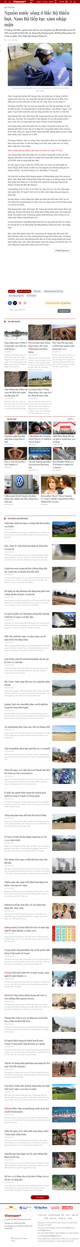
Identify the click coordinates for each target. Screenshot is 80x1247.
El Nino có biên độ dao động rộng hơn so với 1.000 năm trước (25, 838)
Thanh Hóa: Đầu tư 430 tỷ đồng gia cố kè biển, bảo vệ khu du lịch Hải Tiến (26, 1019)
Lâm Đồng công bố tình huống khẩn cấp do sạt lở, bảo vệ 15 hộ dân (26, 660)
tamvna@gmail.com (44, 1230)
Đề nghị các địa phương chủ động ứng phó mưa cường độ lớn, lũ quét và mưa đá (27, 593)
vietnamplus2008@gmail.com (51, 1236)
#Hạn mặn (37, 291)
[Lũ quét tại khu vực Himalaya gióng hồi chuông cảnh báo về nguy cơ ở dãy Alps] (64, 620)
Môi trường (9, 7)
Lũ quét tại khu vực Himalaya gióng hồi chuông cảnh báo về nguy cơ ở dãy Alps (26, 615)
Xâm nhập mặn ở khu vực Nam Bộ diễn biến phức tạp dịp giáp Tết (16, 392)
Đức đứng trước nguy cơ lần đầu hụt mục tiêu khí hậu (26, 861)
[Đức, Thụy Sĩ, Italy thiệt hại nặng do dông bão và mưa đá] (64, 552)
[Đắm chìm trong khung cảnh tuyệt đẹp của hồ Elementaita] (64, 1114)
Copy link (25, 303)
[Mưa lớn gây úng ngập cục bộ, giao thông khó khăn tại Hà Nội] (64, 1160)
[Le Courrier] (40, 1208)
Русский (61, 1)
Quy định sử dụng (54, 1215)
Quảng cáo (62, 1218)
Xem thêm (40, 1197)
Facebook (10, 303)
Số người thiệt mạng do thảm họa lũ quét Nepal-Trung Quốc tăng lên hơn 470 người (24, 1042)
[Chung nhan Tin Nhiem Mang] (20, 1239)
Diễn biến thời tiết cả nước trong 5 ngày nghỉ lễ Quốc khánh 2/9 (27, 974)
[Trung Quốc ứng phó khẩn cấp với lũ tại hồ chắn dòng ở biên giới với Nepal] (64, 956)
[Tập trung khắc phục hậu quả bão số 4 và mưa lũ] (64, 754)
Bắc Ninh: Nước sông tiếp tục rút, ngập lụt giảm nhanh (27, 683)
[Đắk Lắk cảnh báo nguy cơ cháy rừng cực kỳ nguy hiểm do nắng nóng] (64, 642)
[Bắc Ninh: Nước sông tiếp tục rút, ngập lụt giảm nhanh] (64, 688)
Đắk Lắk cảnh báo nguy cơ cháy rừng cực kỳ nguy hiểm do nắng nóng (25, 638)
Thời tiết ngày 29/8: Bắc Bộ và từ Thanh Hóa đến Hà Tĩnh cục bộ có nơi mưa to (27, 771)
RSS (63, 1215)
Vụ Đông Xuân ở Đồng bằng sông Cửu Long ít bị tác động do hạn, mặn (39, 392)
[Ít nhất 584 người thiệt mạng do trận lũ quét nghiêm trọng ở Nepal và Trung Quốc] (64, 799)
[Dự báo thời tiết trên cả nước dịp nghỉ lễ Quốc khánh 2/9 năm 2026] (64, 933)
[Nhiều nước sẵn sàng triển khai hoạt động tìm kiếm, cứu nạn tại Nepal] (64, 888)
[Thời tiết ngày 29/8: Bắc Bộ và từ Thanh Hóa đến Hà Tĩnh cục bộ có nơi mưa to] (64, 776)
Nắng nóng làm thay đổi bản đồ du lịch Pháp (25, 815)
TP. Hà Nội (32, 296)
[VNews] (62, 1208)
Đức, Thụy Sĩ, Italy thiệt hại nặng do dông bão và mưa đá (26, 547)
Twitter (15, 303)
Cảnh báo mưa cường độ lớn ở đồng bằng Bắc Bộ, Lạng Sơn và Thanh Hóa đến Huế (25, 570)
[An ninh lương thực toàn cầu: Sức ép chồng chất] (64, 733)
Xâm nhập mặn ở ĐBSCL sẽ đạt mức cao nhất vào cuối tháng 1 (16, 345)
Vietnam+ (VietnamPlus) (20, 1)
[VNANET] (71, 1208)
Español (51, 2)
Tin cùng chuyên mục (18, 518)
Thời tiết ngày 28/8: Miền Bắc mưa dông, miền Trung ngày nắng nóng (26, 1133)
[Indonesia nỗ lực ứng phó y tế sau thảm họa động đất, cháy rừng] (64, 911)
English (39, 2)
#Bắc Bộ (11, 291)
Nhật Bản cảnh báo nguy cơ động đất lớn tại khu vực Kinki (27, 525)
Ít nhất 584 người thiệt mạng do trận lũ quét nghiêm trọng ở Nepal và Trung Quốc (25, 794)
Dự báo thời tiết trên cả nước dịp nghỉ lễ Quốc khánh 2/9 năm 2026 (26, 929)
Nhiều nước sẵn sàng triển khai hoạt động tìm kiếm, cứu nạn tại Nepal (26, 884)
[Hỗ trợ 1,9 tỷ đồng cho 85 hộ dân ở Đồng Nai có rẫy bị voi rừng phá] (64, 1182)
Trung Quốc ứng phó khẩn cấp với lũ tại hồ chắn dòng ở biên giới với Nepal (27, 951)
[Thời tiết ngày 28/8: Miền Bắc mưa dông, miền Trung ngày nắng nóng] (64, 1137)
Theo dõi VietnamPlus (53, 303)
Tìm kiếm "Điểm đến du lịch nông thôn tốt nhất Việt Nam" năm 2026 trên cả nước (27, 1087)
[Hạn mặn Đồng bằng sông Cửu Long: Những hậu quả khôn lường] (40, 332)
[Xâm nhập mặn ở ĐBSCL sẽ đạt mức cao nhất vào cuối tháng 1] (16, 332)
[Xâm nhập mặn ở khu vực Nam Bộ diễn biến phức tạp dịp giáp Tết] (16, 379)
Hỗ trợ (68, 1215)
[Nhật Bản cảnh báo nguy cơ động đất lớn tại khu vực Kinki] (64, 529)
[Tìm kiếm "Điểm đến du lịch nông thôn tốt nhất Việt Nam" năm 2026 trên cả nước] (64, 1092)
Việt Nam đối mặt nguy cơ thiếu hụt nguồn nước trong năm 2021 (63, 345)
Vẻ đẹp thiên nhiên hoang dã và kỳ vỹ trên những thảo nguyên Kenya (25, 997)
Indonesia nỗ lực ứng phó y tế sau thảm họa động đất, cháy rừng (25, 906)
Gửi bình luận (64, 311)
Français (44, 2)
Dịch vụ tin (53, 1218)
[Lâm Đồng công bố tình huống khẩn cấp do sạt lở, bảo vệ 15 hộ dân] (64, 665)
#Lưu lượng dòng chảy (16, 296)
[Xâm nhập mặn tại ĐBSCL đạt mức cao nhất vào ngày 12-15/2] (35, 150)
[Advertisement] (40, 268)
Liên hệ (70, 1218)
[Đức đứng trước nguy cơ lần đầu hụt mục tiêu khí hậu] (64, 865)
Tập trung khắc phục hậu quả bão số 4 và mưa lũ (27, 748)
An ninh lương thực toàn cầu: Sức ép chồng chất (27, 726)
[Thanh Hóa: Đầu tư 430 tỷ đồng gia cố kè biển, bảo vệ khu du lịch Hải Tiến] (64, 1024)
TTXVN (46, 1218)
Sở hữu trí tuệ (42, 1215)
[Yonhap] (11, 1208)
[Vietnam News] (27, 1208)
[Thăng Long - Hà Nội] (66, 2)
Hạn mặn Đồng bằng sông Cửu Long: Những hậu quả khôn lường (39, 347)
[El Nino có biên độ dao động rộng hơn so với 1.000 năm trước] (64, 843)
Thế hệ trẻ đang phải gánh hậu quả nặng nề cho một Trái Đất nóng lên (27, 1065)
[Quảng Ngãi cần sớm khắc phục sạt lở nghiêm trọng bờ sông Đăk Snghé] (64, 710)
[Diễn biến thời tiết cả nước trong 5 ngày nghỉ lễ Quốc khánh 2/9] (64, 979)
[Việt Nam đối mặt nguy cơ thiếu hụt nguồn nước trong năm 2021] (64, 332)
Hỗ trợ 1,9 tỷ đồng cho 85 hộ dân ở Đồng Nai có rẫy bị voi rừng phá (26, 1178)
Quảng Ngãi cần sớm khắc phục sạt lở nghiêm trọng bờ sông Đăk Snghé (26, 706)
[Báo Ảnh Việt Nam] (53, 1208)
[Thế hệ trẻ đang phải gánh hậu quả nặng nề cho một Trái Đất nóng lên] (64, 1069)
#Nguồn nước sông (24, 291)
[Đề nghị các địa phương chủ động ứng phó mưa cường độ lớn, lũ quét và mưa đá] (64, 597)
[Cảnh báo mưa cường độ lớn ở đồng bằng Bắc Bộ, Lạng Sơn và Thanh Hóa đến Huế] (64, 574)
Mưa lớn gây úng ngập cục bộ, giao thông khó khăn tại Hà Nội (25, 1155)
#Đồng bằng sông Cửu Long (53, 291)
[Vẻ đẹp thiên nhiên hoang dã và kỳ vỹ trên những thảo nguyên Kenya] (64, 1001)
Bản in (20, 303)
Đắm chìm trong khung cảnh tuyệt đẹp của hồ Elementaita (26, 1110)
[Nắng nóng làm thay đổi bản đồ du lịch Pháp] (64, 821)
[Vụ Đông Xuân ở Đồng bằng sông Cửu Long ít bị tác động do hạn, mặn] (40, 379)
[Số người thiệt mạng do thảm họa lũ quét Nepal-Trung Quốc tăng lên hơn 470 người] (64, 1047)
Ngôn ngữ (75, 1215)
